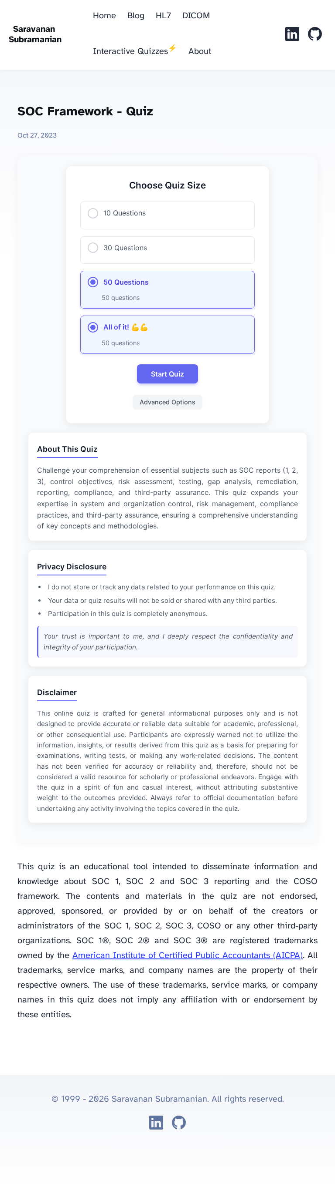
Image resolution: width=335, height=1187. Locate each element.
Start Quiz (167, 374)
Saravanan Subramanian (35, 34)
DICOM (196, 15)
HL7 (163, 15)
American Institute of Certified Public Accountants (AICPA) (187, 955)
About (199, 51)
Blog (135, 15)
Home (104, 15)
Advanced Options (167, 402)
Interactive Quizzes (135, 50)
